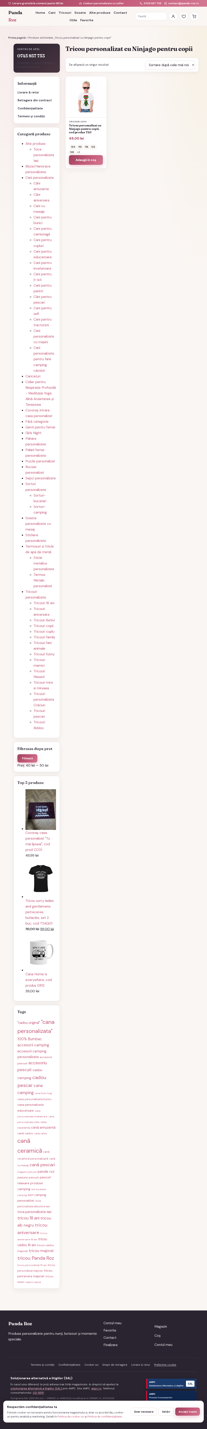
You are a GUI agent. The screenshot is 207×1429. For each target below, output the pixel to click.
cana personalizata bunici (34, 1099)
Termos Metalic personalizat (43, 580)
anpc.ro (96, 1388)
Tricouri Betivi (44, 620)
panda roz (46, 1171)
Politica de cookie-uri (71, 1416)
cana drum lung (43, 1093)
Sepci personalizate (40, 478)
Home (40, 13)
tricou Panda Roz (35, 1258)
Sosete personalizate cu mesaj (38, 524)
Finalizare (111, 1345)
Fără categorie (37, 421)
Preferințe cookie (165, 1365)
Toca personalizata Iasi (44, 155)
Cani (51, 13)
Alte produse (99, 13)
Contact (120, 13)
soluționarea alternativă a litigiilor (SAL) (36, 1388)
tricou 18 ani (28, 1218)
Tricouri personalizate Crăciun (44, 699)
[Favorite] (183, 16)
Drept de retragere (114, 1365)
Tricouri (65, 13)
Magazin (160, 1326)
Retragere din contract (35, 100)
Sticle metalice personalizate (44, 563)
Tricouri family (44, 637)
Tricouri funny (44, 654)
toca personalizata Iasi (34, 1212)
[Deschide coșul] (194, 16)
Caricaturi (32, 376)
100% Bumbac (29, 1039)
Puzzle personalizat (40, 461)
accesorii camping (33, 1045)
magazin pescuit (27, 1172)
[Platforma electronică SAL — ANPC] (171, 1384)
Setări (166, 1411)
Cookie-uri (91, 1365)
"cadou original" (28, 1022)
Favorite (86, 20)
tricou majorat (41, 1250)
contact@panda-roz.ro (183, 3)
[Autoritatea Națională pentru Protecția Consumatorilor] (171, 1396)
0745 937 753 (152, 3)
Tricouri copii (43, 626)
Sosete (80, 13)
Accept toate (187, 1411)
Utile (73, 20)
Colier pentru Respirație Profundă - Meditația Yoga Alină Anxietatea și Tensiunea (40, 393)
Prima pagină (17, 37)
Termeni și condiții (31, 116)
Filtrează (27, 758)
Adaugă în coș (86, 160)
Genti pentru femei (40, 427)
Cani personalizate (39, 177)
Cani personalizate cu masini (44, 336)
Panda (15, 16)
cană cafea (40, 1133)
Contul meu (112, 1323)
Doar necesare (143, 1411)
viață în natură (33, 1282)
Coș (157, 1335)
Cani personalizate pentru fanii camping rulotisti (44, 359)
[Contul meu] (173, 16)
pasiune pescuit (28, 1177)
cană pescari (42, 1165)
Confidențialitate (30, 108)
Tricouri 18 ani (44, 603)
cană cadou (25, 1133)
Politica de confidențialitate (105, 1416)
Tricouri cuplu (44, 631)
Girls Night (33, 433)
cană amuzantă (43, 1127)
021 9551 (38, 1392)
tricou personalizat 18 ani (32, 1265)
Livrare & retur (28, 92)
